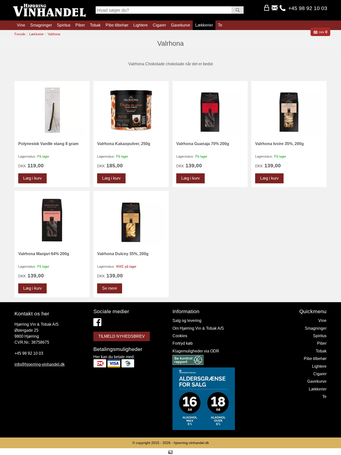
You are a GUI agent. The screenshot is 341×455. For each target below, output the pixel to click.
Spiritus (63, 25)
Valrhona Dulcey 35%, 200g (123, 254)
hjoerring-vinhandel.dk (191, 443)
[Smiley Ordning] (187, 361)
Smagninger (41, 25)
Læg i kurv (32, 178)
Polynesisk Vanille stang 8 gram (48, 144)
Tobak (95, 25)
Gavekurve (180, 25)
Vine (21, 25)
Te (220, 25)
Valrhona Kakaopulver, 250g (123, 144)
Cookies (179, 336)
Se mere (109, 288)
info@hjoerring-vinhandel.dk (39, 364)
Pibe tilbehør (117, 25)
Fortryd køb (182, 343)
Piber (80, 25)
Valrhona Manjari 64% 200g (43, 254)
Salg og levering (186, 320)
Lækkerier (204, 25)
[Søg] (238, 10)
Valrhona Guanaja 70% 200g (202, 144)
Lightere (140, 25)
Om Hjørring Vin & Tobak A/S (198, 328)
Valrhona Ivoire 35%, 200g (279, 144)
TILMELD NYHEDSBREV (121, 336)
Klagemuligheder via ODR (195, 351)
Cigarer (159, 25)
